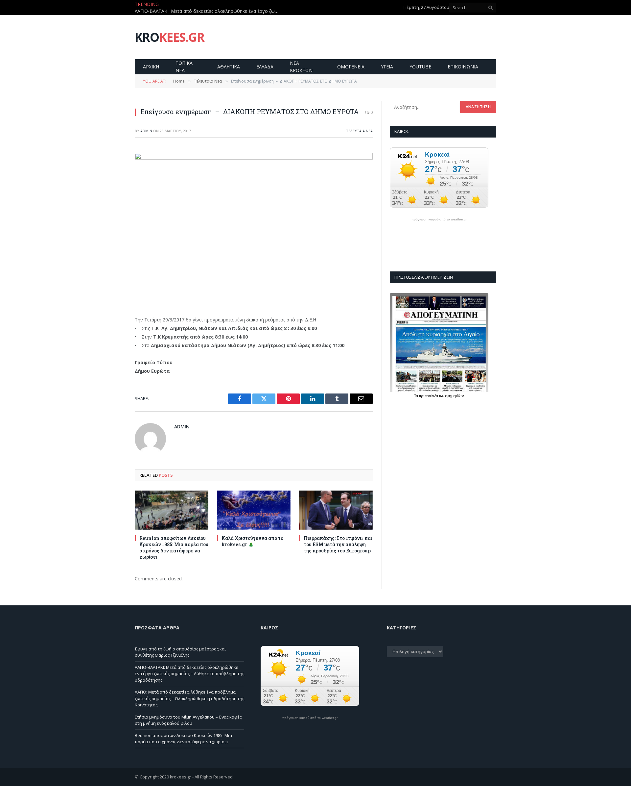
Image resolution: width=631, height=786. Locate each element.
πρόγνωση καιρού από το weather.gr (439, 219)
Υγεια (387, 66)
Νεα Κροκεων (301, 66)
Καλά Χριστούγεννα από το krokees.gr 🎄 (252, 541)
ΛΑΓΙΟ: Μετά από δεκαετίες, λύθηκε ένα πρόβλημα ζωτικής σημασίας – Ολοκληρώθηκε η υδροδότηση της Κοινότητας (189, 698)
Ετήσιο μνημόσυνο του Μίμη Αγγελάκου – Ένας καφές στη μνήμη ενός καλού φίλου (188, 720)
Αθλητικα (228, 66)
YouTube (420, 66)
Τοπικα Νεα (184, 66)
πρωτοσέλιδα (429, 395)
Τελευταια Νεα (359, 130)
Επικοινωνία (463, 66)
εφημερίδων (454, 395)
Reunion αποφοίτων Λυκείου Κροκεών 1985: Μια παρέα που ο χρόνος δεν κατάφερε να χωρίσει (173, 547)
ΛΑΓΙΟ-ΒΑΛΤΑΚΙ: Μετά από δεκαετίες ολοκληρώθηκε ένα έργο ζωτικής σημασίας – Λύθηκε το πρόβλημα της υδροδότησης (209, 11)
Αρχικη (151, 66)
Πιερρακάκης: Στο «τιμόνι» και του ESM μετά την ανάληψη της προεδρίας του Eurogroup (338, 544)
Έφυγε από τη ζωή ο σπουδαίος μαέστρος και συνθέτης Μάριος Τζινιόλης (180, 652)
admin (146, 130)
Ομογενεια (350, 66)
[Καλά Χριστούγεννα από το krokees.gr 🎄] (254, 510)
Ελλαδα (264, 66)
